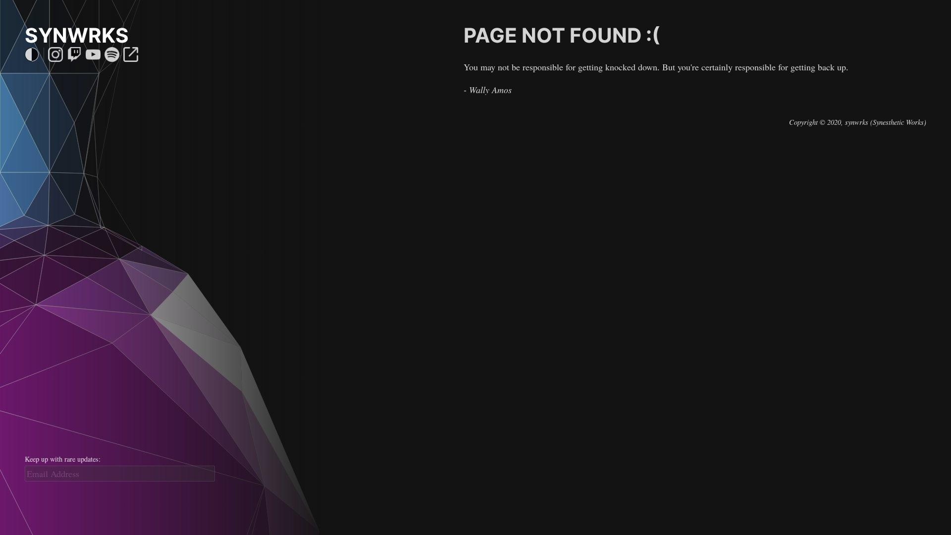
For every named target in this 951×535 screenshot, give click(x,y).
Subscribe (120, 489)
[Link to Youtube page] (93, 54)
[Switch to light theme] (32, 54)
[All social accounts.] (130, 54)
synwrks (77, 35)
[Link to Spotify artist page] (112, 54)
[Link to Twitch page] (74, 54)
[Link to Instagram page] (55, 54)
